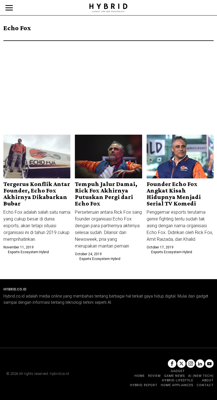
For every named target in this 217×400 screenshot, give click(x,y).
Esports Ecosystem (23, 252)
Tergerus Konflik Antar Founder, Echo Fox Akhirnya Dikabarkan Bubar (36, 194)
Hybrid (44, 252)
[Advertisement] (108, 83)
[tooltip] (172, 363)
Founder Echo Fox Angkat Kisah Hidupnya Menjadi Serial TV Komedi (174, 194)
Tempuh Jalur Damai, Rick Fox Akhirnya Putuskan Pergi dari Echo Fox (106, 194)
